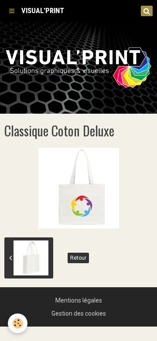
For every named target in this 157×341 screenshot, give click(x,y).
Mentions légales (78, 300)
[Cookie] (17, 323)
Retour (78, 258)
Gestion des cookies (78, 313)
